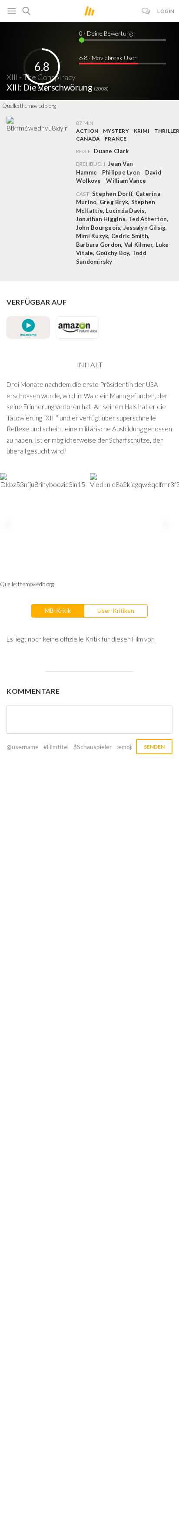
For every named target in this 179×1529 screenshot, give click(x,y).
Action (87, 131)
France (115, 138)
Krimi (141, 131)
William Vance (126, 180)
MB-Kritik (58, 610)
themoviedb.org (38, 105)
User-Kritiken (115, 610)
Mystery (116, 131)
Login (166, 11)
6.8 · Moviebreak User (108, 57)
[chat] (146, 11)
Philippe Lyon (121, 172)
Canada (88, 138)
